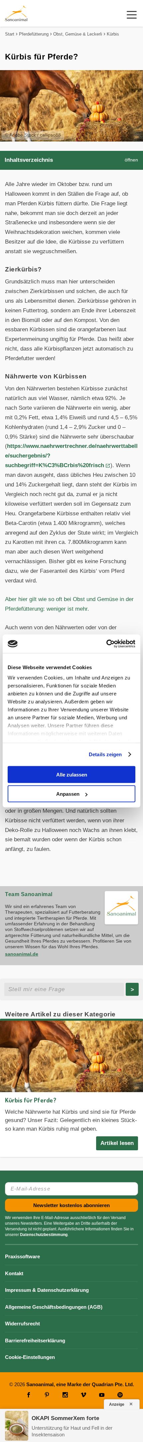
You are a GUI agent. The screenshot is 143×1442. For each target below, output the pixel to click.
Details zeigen (105, 754)
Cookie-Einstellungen (30, 1357)
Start (9, 34)
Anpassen (67, 794)
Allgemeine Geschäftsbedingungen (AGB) (53, 1307)
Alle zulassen (71, 774)
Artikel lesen (117, 1143)
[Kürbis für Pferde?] (71, 1056)
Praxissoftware (22, 1256)
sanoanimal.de (21, 954)
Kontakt (14, 1273)
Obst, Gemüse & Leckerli (77, 34)
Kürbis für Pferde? (30, 1100)
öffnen (131, 159)
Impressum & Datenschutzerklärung (47, 1290)
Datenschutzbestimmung (44, 1234)
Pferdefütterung (34, 34)
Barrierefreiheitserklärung (35, 1340)
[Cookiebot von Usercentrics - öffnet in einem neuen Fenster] (106, 644)
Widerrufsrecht (22, 1323)
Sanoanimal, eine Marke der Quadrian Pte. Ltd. (80, 1384)
